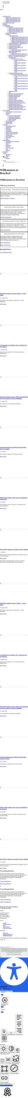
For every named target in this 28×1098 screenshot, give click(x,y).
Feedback (8, 150)
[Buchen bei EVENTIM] (14, 886)
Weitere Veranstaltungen (11, 33)
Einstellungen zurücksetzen (6, 1085)
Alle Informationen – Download (7, 198)
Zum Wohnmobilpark (5, 242)
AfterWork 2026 (6, 16)
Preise (7, 144)
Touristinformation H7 (11, 126)
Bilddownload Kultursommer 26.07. (19, 37)
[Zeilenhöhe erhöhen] (2, 1007)
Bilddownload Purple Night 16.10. (19, 50)
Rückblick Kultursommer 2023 (16, 105)
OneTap (9, 988)
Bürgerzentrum (6, 110)
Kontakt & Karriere (5, 152)
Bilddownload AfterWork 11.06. (13, 20)
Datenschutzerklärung (8, 934)
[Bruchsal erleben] (14, 12)
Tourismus (5, 124)
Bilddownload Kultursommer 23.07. (19, 40)
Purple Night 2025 (13, 48)
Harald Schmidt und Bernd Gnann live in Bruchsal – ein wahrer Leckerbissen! (18, 55)
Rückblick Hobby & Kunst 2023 (16, 101)
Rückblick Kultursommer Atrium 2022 (17, 109)
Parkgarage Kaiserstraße (14, 117)
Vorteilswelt (8, 145)
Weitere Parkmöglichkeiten (15, 118)
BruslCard (8, 128)
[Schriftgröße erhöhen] (2, 989)
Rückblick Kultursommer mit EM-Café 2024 (14, 97)
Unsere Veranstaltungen (5, 881)
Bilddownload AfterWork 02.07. (13, 19)
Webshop (5, 24)
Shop (7, 138)
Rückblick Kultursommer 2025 (16, 73)
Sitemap (7, 155)
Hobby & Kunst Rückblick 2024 (16, 93)
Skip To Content (4, 1084)
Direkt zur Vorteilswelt (5, 245)
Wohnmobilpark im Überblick (12, 141)
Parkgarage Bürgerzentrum (15, 115)
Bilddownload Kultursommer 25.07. (19, 38)
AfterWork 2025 (12, 57)
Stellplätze (8, 142)
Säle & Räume (9, 123)
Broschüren (8, 137)
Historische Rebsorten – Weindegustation (18, 43)
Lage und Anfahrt (10, 148)
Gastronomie (9, 131)
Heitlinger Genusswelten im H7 (16, 47)
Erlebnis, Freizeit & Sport (11, 133)
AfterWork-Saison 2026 (5, 217)
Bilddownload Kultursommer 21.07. (19, 42)
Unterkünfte (8, 129)
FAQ (7, 149)
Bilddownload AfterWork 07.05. (13, 21)
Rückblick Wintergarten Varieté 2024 (17, 102)
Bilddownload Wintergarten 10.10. (19, 53)
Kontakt (5, 923)
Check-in (8, 146)
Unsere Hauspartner (10, 120)
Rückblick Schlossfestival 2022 (16, 108)
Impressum (5, 933)
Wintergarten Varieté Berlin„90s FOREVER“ (15, 52)
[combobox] (14, 952)
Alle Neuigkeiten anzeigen (6, 252)
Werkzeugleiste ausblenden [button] (6, 991)
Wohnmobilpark (6, 140)
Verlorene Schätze (13, 99)
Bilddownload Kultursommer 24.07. (19, 39)
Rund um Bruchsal (10, 136)
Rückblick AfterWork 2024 (15, 95)
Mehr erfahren (3, 304)
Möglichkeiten (9, 122)
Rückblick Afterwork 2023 (15, 104)
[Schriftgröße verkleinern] (2, 994)
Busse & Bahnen (12, 119)
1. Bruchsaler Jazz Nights (14, 46)
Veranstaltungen (6, 25)
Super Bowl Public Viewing (15, 44)
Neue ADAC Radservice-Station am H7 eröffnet (14, 549)
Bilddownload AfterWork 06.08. (13, 17)
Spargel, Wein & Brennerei (12, 132)
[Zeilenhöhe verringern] (2, 1012)
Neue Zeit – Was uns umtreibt (15, 100)
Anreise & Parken (7, 924)
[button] (0, 956)
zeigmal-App (9, 127)
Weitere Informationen (5, 229)
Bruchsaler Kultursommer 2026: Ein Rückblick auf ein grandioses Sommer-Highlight (14, 397)
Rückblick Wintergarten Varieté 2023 (17, 106)
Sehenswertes (9, 135)
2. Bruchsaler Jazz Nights (8, 22)
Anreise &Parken (8, 113)
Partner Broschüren (7, 928)
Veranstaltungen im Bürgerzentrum (14, 111)
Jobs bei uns (8, 154)
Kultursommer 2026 (13, 35)
